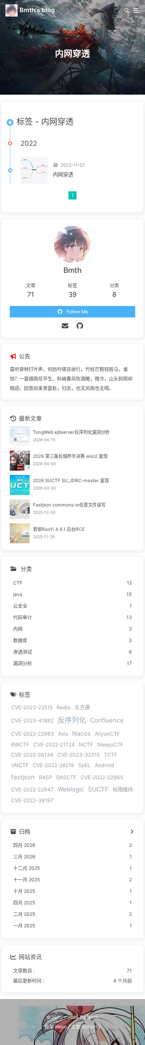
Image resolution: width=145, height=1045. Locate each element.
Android (104, 765)
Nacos (81, 733)
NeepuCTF (110, 744)
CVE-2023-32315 (78, 755)
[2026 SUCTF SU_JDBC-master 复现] (20, 485)
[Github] (80, 326)
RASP (45, 777)
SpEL (84, 765)
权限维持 (123, 789)
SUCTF (98, 789)
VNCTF (20, 765)
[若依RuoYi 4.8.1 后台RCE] (20, 533)
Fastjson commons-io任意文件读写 (69, 504)
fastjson (23, 777)
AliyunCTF (107, 734)
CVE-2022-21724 (54, 744)
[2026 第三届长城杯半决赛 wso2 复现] (20, 461)
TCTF (110, 755)
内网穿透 (63, 174)
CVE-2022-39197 (32, 800)
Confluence (107, 720)
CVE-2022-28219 (53, 765)
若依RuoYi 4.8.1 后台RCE (59, 529)
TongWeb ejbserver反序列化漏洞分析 (71, 432)
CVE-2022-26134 (32, 755)
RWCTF (20, 744)
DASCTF (66, 777)
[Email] (65, 326)
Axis (63, 734)
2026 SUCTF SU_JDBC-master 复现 (71, 480)
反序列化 (72, 720)
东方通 (82, 707)
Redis (63, 707)
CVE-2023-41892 (32, 720)
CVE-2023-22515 (32, 707)
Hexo (61, 1026)
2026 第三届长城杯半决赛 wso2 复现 (70, 456)
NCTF (86, 744)
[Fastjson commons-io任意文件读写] (20, 509)
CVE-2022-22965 (102, 777)
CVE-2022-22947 (32, 789)
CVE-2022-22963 (32, 734)
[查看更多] (131, 832)
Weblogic (71, 789)
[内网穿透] (34, 170)
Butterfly (91, 1026)
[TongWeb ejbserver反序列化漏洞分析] (20, 436)
